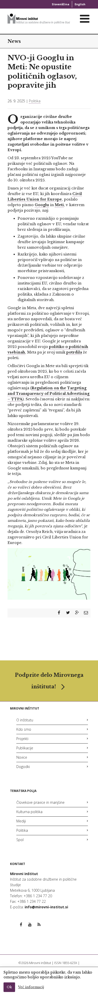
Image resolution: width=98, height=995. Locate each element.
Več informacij (31, 987)
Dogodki (23, 766)
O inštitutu (24, 720)
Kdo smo (23, 729)
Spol (20, 839)
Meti (59, 205)
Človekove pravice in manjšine (40, 802)
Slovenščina (60, 4)
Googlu (42, 205)
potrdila (74, 352)
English (80, 4)
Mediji (21, 821)
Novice (21, 757)
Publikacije (24, 748)
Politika (34, 101)
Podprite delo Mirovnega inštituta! (49, 681)
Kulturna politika (29, 811)
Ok (9, 987)
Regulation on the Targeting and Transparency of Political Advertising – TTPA (48, 393)
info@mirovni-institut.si (46, 907)
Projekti (22, 738)
